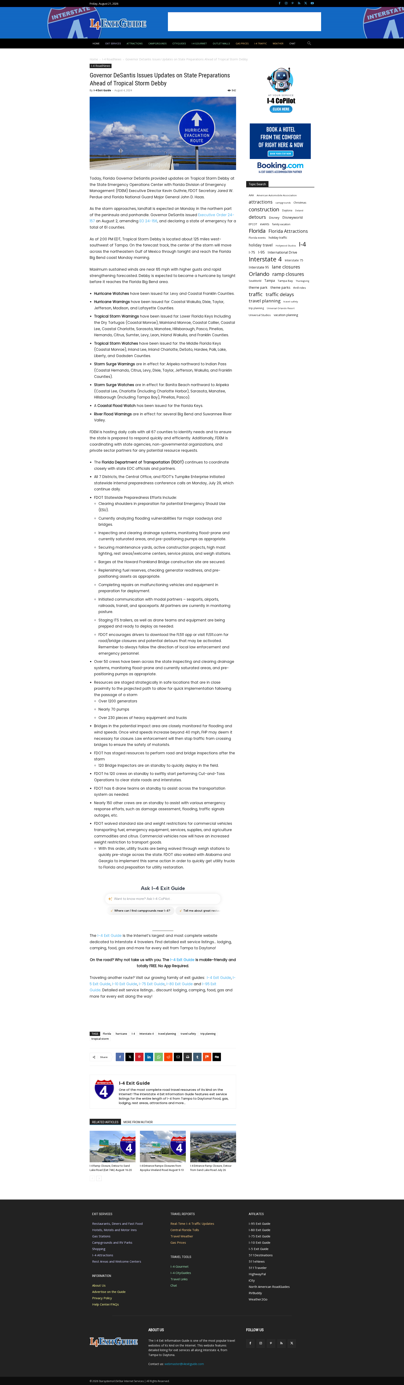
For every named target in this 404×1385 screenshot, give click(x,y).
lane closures (286, 267)
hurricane (121, 1033)
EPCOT (253, 224)
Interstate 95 (259, 267)
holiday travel (261, 245)
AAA (251, 195)
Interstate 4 (147, 1033)
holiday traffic (278, 238)
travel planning (167, 1033)
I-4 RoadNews (111, 59)
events (264, 224)
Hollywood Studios (286, 245)
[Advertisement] (244, 21)
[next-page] (99, 1178)
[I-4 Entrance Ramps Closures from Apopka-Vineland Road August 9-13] (163, 1146)
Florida (107, 1033)
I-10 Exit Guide (124, 983)
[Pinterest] (292, 3)
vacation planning (286, 315)
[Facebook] (279, 3)
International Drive (282, 252)
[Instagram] (286, 3)
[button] (309, 43)
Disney (274, 217)
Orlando (259, 274)
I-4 (133, 1033)
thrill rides (299, 288)
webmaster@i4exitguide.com (184, 1364)
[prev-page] (92, 1178)
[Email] (178, 1057)
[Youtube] (312, 3)
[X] (305, 3)
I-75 (252, 252)
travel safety (188, 1033)
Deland (299, 210)
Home (94, 59)
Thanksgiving (302, 280)
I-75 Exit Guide (152, 983)
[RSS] (299, 3)
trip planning (208, 1033)
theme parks (280, 287)
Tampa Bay (285, 281)
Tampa (269, 280)
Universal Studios (260, 315)
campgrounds (283, 202)
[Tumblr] (197, 1057)
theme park (258, 287)
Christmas (300, 202)
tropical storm (100, 1039)
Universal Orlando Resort (281, 308)
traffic (256, 294)
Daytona (287, 210)
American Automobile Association (277, 195)
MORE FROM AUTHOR (138, 1122)
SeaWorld (255, 281)
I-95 (261, 252)
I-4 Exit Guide (102, 90)
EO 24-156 (148, 221)
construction (264, 209)
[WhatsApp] (158, 1057)
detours (257, 217)
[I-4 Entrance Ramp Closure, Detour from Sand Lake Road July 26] (213, 1146)
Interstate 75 (294, 260)
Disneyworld (292, 217)
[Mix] (207, 1057)
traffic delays (280, 294)
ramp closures (288, 274)
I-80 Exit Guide (179, 983)
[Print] (187, 1057)
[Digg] (217, 1057)
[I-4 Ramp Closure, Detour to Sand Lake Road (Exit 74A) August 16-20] (113, 1146)
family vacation (281, 224)
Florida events (257, 237)
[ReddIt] (168, 1057)
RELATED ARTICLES (105, 1122)
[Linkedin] (149, 1057)
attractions (260, 202)
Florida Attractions (288, 231)
